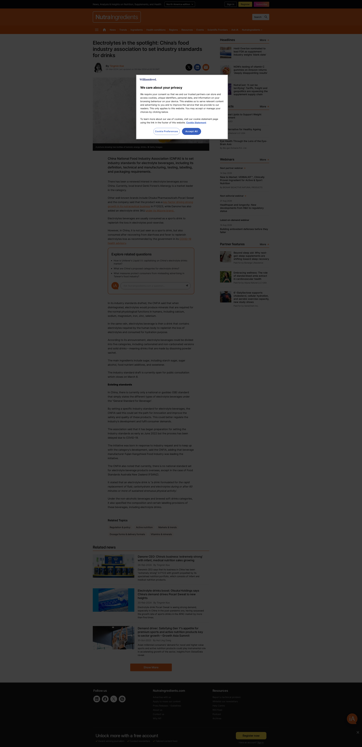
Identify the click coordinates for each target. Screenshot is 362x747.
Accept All (191, 131)
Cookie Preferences (166, 131)
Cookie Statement (196, 122)
